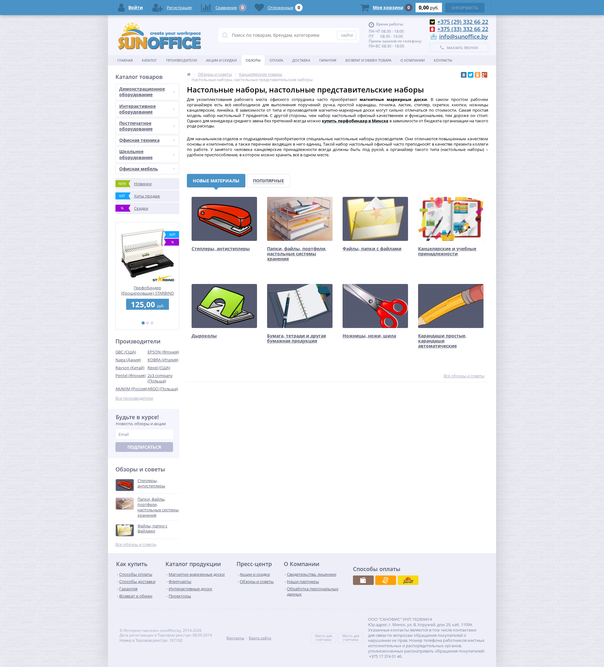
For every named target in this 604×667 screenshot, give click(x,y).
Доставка (301, 60)
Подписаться (144, 447)
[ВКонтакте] (464, 75)
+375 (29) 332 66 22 (462, 21)
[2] (147, 323)
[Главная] (189, 74)
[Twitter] (470, 75)
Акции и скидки (221, 60)
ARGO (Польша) (163, 389)
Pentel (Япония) (130, 375)
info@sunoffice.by (463, 36)
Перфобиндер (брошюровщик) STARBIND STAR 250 (147, 290)
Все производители (134, 398)
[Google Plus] (484, 75)
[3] (152, 323)
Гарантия (327, 60)
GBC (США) (125, 352)
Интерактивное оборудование (137, 109)
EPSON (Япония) (163, 352)
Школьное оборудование (136, 154)
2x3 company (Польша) (160, 378)
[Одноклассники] (477, 75)
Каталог (149, 60)
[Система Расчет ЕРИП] (408, 580)
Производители (181, 60)
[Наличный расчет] (363, 580)
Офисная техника (139, 140)
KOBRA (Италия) (163, 360)
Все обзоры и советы (135, 544)
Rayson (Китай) (129, 367)
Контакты (443, 60)
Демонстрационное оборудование (142, 91)
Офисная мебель (138, 169)
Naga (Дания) (128, 360)
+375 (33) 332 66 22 (462, 29)
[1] (143, 323)
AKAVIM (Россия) (131, 389)
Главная (125, 60)
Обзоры (253, 60)
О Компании (412, 60)
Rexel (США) (159, 367)
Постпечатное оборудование (136, 126)
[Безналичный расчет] (385, 580)
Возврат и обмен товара (368, 60)
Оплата (276, 60)
